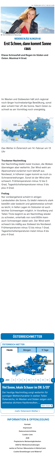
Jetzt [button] (7, 380)
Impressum (27, 428)
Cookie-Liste (27, 434)
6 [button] (13, 380)
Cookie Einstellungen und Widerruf (28, 452)
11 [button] (33, 380)
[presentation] (2, 380)
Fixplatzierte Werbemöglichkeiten (27, 441)
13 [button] (43, 380)
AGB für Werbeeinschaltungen (27, 445)
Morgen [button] (27, 350)
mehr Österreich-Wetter (26, 411)
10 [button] (29, 380)
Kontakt (27, 424)
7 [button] (17, 380)
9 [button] (24, 380)
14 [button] (47, 380)
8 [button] (20, 380)
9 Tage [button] (45, 350)
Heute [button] (10, 350)
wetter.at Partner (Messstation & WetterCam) (27, 448)
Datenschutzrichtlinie (27, 431)
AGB (27, 438)
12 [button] (38, 380)
